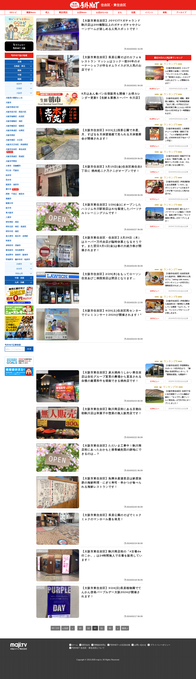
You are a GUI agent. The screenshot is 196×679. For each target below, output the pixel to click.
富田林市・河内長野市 (15, 250)
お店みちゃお (102, 12)
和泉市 (8, 241)
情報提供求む (100, 645)
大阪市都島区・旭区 (14, 121)
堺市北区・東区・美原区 (16, 227)
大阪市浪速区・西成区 (15, 156)
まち (120, 12)
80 (110, 628)
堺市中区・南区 (12, 231)
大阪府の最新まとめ (14, 98)
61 (102, 628)
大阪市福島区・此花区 (15, 116)
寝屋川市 (9, 203)
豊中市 (12, 189)
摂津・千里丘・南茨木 (15, 194)
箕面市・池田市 (12, 185)
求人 (47, 12)
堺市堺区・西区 (12, 222)
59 (88, 628)
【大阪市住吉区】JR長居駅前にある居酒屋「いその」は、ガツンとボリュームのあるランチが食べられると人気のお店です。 (177, 188)
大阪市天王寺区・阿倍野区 (17, 145)
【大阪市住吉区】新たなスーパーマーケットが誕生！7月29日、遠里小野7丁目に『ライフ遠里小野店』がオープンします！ (178, 215)
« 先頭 (65, 628)
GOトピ (13, 12)
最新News (31, 12)
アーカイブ (181, 12)
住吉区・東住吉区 (113, 5)
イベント (149, 12)
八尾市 (8, 217)
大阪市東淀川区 (12, 107)
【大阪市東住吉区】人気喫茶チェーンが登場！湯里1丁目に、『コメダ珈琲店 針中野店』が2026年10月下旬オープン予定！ (177, 135)
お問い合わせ (140, 645)
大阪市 (8, 103)
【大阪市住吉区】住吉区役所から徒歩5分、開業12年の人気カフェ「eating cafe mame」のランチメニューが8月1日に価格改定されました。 (178, 279)
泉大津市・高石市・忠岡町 (17, 236)
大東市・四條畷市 (13, 166)
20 (80, 628)
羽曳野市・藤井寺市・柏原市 (18, 259)
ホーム (75, 645)
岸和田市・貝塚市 (13, 245)
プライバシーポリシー (160, 645)
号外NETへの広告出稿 (120, 645)
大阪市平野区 (11, 161)
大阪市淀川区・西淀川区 (16, 112)
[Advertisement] (89, 355)
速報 (165, 12)
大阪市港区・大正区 (14, 140)
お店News (82, 12)
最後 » (125, 628)
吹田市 (8, 175)
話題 (133, 12)
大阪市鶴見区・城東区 (15, 126)
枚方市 (8, 208)
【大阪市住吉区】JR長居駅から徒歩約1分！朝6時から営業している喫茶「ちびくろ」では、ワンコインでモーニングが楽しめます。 (177, 307)
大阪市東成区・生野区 (15, 131)
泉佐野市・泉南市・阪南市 (17, 255)
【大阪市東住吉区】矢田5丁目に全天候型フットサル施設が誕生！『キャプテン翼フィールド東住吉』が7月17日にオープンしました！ (178, 397)
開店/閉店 (63, 12)
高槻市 (8, 199)
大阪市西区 (10, 135)
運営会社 (86, 645)
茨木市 (8, 180)
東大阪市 (9, 213)
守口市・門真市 (12, 171)
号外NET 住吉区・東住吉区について (88, 648)
